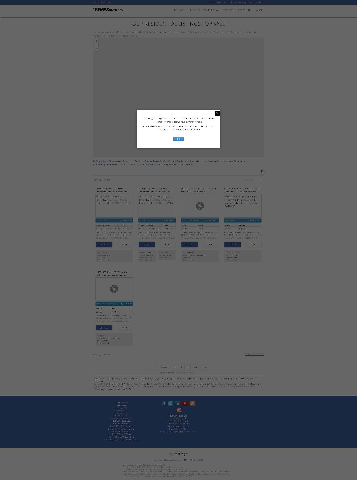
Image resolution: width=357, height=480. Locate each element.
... (187, 367)
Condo (138, 161)
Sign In (96, 2)
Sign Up (106, 2)
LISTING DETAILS (104, 244)
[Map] (178, 97)
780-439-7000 (102, 257)
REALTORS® (193, 10)
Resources (228, 10)
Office (124, 164)
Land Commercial (211, 161)
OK (178, 139)
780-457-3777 (188, 257)
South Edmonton (121, 405)
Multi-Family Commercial (105, 164)
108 (195, 367)
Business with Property (120, 161)
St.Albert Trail (178, 418)
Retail (133, 164)
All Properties (99, 161)
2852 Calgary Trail (121, 408)
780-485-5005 (123, 413)
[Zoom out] (96, 45)
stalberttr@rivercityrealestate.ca (181, 431)
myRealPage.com (178, 454)
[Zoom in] (96, 41)
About (260, 10)
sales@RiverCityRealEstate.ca (124, 439)
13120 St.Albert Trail (178, 421)
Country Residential (177, 161)
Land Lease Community (234, 161)
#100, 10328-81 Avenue (121, 426)
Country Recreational (154, 161)
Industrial (194, 161)
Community (245, 10)
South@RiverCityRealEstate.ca (123, 418)
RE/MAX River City (121, 402)
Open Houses (186, 164)
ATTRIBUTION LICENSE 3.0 (193, 460)
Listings (179, 10)
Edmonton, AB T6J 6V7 (121, 410)
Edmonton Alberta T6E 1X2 (121, 428)
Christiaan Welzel (170, 460)
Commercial (211, 10)
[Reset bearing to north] (96, 49)
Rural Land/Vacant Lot (150, 164)
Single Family (170, 164)
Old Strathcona (121, 423)
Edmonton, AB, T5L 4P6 (178, 423)
